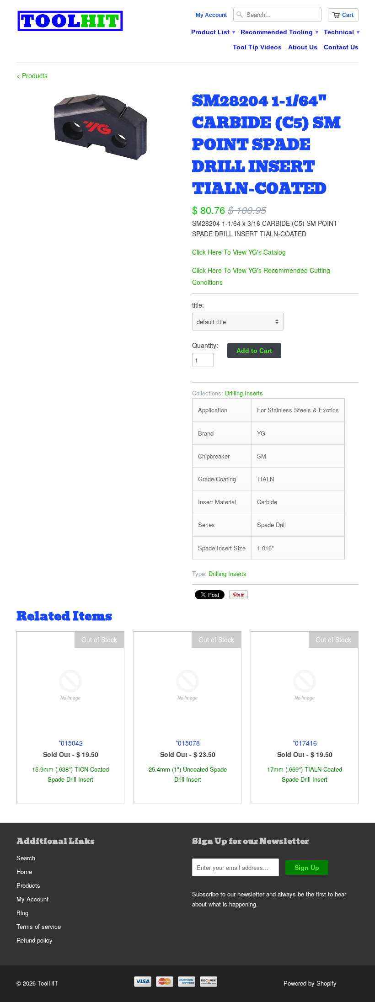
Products (28, 885)
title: (198, 304)
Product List (212, 32)
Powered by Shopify (310, 983)
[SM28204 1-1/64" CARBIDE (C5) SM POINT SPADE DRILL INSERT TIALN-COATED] (99, 126)
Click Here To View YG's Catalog (239, 251)
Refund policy (34, 940)
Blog (22, 912)
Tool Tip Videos (257, 47)
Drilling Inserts (244, 393)
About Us (302, 47)
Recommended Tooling (279, 32)
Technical (341, 32)
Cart (348, 15)
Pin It (238, 594)
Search (25, 857)
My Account (211, 15)
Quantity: (205, 345)
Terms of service (38, 926)
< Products (32, 75)
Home (24, 871)
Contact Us (341, 47)
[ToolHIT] (70, 22)
